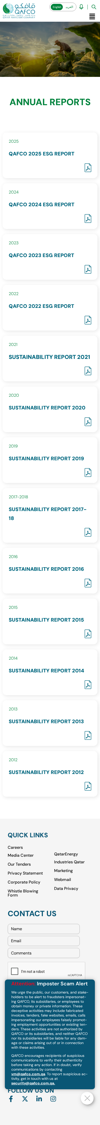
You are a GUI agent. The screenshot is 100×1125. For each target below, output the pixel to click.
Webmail (62, 879)
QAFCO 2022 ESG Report (41, 306)
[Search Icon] (93, 6)
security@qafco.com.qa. (33, 1083)
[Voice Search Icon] (81, 6)
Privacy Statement (25, 872)
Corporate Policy (24, 881)
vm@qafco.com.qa (28, 1074)
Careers (15, 847)
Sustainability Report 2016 (46, 569)
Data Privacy (66, 888)
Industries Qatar (69, 861)
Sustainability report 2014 (46, 670)
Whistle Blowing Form (23, 892)
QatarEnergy (66, 854)
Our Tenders (19, 864)
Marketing (63, 870)
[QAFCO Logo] (19, 11)
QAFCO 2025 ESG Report (41, 153)
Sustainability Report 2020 (47, 407)
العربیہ (68, 7)
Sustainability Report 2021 (49, 357)
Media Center (21, 855)
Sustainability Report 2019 (46, 458)
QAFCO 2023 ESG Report (41, 255)
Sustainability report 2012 (46, 772)
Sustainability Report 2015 (46, 619)
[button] (92, 16)
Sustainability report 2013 (46, 721)
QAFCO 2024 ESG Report (41, 204)
